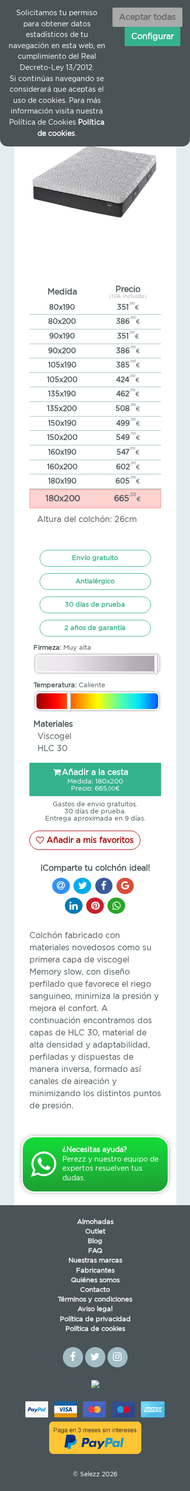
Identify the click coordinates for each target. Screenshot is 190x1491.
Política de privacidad (95, 1319)
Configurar (152, 36)
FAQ (95, 1251)
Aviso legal (95, 1309)
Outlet (95, 1231)
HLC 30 (52, 748)
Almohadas (95, 1222)
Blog (95, 1241)
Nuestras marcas (95, 1260)
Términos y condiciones (95, 1299)
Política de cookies (95, 1329)
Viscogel (54, 736)
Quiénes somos (95, 1280)
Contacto (95, 1290)
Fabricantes (95, 1271)
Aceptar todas (147, 17)
